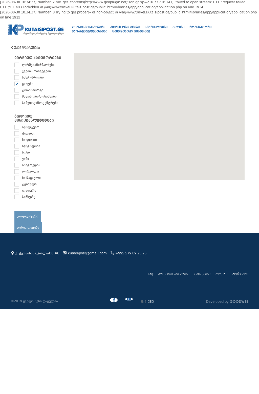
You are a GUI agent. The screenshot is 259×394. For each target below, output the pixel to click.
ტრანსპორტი (200, 27)
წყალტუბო (30, 127)
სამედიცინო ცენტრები (131, 31)
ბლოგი (221, 274)
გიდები (178, 27)
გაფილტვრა (27, 216)
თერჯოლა (30, 171)
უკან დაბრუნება (27, 48)
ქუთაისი (28, 133)
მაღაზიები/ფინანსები (89, 31)
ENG (143, 302)
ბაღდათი (29, 140)
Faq (150, 274)
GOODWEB (238, 301)
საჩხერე (28, 197)
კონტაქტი (240, 274)
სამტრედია (31, 165)
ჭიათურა (29, 190)
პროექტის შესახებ (173, 274)
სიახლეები (201, 274)
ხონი (26, 152)
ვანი (25, 159)
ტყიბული (29, 184)
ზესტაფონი (31, 146)
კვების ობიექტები (125, 27)
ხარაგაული (31, 178)
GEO (151, 302)
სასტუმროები (156, 27)
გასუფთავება (28, 227)
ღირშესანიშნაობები (88, 27)
